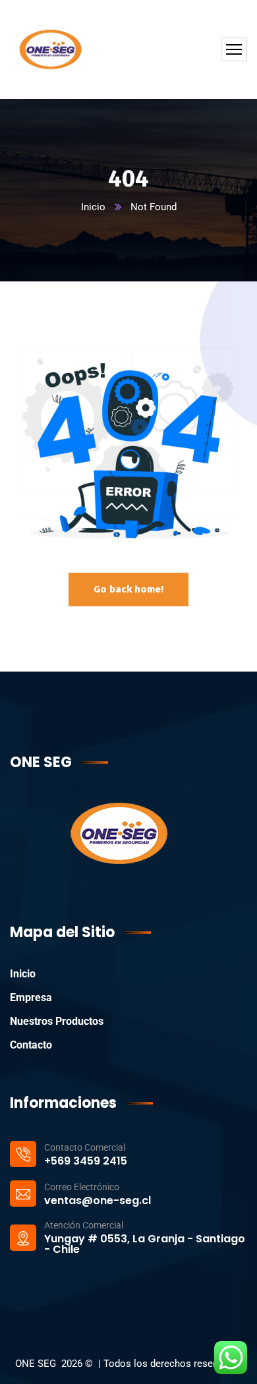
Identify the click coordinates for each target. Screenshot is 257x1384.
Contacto (31, 1045)
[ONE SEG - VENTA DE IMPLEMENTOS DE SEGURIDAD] (49, 49)
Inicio (93, 207)
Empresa (31, 997)
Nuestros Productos (56, 1021)
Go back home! (128, 589)
